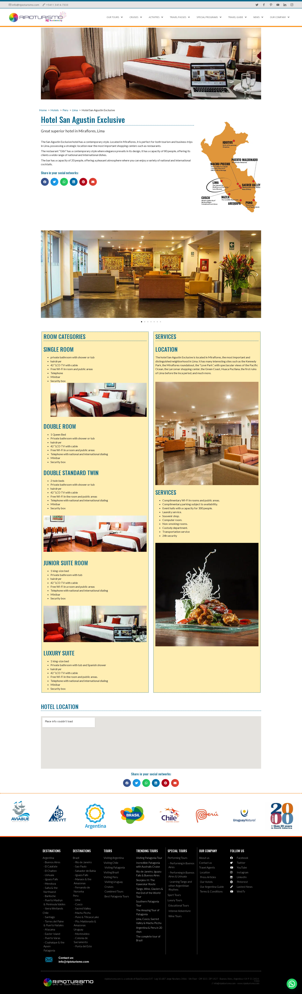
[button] (45, 182)
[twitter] (257, 4)
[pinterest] (270, 4)
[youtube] (277, 4)
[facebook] (264, 4)
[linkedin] (284, 4)
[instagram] (291, 4)
